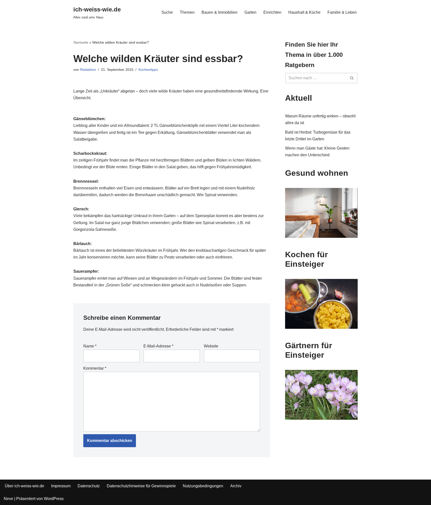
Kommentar (94, 368)
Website (211, 346)
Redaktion (88, 70)
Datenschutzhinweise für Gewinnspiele (141, 486)
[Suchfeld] (352, 78)
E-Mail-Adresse (158, 346)
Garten (250, 12)
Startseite (80, 42)
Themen (187, 12)
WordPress (54, 499)
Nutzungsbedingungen (203, 486)
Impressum (61, 486)
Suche (167, 12)
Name (90, 346)
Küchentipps (148, 70)
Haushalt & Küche (304, 12)
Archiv (235, 486)
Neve (8, 499)
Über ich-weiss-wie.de (24, 486)
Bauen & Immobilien (219, 12)
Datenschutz (89, 486)
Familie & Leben (342, 12)
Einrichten (272, 12)
